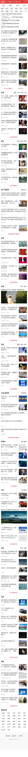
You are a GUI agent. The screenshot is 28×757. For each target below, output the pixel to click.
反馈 (8, 736)
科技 (16, 11)
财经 (16, 8)
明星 (25, 141)
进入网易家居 (13, 282)
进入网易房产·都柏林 (13, 234)
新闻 (2, 8)
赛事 (15, 92)
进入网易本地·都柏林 (13, 437)
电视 (18, 141)
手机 (14, 718)
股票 (18, 344)
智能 (25, 548)
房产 (11, 11)
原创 (17, 5)
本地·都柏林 (5, 393)
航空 (24, 727)
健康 (14, 724)
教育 (3, 724)
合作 (15, 736)
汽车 (25, 8)
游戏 (24, 721)
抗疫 (8, 730)
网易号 (3, 441)
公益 (21, 11)
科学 (21, 548)
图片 (21, 8)
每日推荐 (24, 441)
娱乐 (7, 8)
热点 (24, 5)
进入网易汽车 (13, 544)
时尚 (8, 721)
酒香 (19, 727)
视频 (8, 718)
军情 (25, 286)
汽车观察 (24, 490)
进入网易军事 (13, 340)
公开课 (8, 724)
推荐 (10, 5)
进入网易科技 (13, 592)
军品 (21, 286)
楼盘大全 (24, 189)
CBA (25, 92)
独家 (19, 724)
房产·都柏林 (5, 190)
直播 (7, 11)
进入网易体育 (13, 137)
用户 (26, 2)
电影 (21, 141)
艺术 (8, 727)
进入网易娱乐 (13, 185)
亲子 (3, 727)
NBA (18, 92)
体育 (11, 8)
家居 (2, 238)
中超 (22, 92)
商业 (25, 344)
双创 (14, 727)
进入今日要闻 (7, 88)
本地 (24, 718)
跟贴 (19, 721)
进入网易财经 (13, 389)
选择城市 (24, 393)
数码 (19, 718)
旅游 (24, 724)
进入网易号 (13, 486)
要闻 (3, 5)
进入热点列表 (13, 657)
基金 (21, 344)
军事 (2, 11)
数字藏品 (3, 730)
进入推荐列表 (13, 706)
